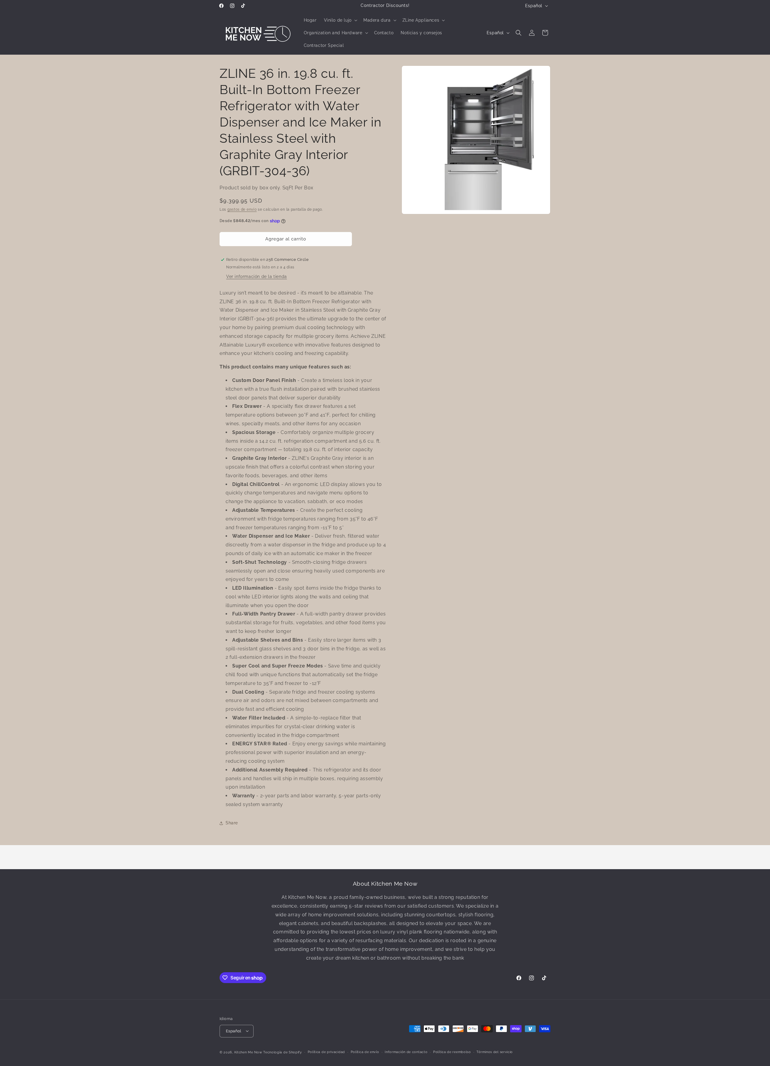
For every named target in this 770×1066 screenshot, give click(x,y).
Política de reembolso (452, 1052)
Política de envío (365, 1052)
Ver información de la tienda (256, 276)
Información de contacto (406, 1052)
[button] (340, 20)
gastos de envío (242, 209)
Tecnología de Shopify (282, 1052)
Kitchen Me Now (248, 1052)
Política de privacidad (326, 1052)
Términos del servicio (494, 1052)
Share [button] (232, 822)
